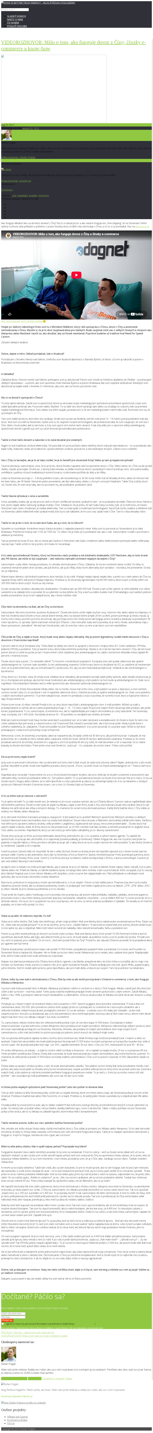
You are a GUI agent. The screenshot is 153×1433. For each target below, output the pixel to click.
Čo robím (13, 22)
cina (14, 195)
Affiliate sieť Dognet (17, 1416)
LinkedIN (60, 1378)
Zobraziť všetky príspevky (14, 1378)
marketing (22, 195)
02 (31, 128)
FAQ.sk (10, 1423)
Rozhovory (7, 189)
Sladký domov (16, 16)
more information (84, 1323)
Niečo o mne (15, 19)
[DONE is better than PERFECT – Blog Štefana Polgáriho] (38, 2)
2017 (36, 128)
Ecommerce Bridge (17, 1420)
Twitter (68, 1378)
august (26, 128)
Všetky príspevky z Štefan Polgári (18, 157)
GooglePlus (48, 1378)
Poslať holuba (17, 26)
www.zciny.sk (142, 226)
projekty (33, 195)
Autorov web (35, 1378)
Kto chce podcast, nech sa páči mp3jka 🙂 (23, 321)
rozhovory (43, 195)
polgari (7, 169)
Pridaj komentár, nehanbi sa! (16, 180)
